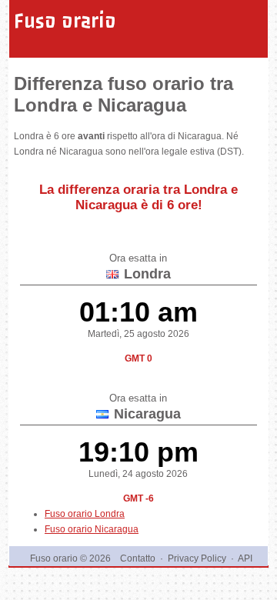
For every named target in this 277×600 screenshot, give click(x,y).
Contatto (137, 558)
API (245, 558)
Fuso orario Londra (85, 513)
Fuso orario (65, 21)
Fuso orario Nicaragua (91, 529)
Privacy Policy (197, 558)
